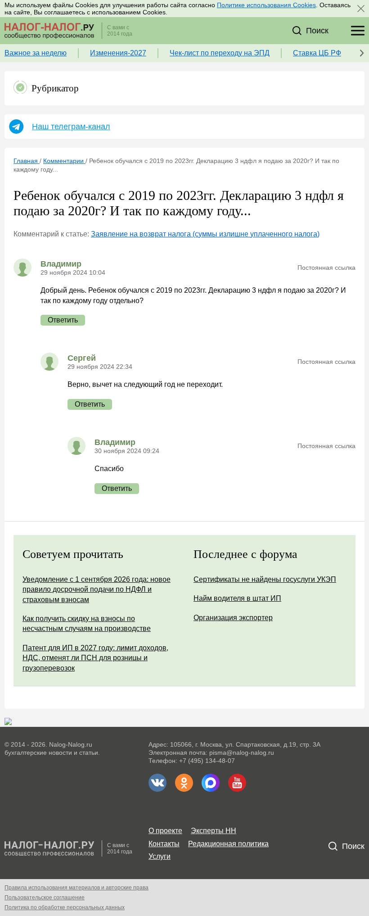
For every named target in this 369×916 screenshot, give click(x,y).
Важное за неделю (35, 53)
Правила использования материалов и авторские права (76, 887)
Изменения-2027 (118, 53)
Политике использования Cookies (266, 5)
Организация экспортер (233, 617)
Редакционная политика (228, 844)
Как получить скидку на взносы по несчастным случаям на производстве (86, 623)
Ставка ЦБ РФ (317, 53)
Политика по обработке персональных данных (64, 907)
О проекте (165, 830)
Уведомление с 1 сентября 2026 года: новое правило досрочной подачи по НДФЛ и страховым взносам (96, 589)
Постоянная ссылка (326, 267)
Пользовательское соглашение (44, 897)
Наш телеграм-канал (71, 126)
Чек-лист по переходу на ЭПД (220, 53)
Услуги (159, 856)
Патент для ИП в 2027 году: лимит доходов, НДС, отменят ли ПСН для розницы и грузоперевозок (95, 658)
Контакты (164, 844)
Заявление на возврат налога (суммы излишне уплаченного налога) (205, 234)
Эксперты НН (213, 830)
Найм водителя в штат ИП (237, 598)
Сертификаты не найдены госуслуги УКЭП (265, 579)
